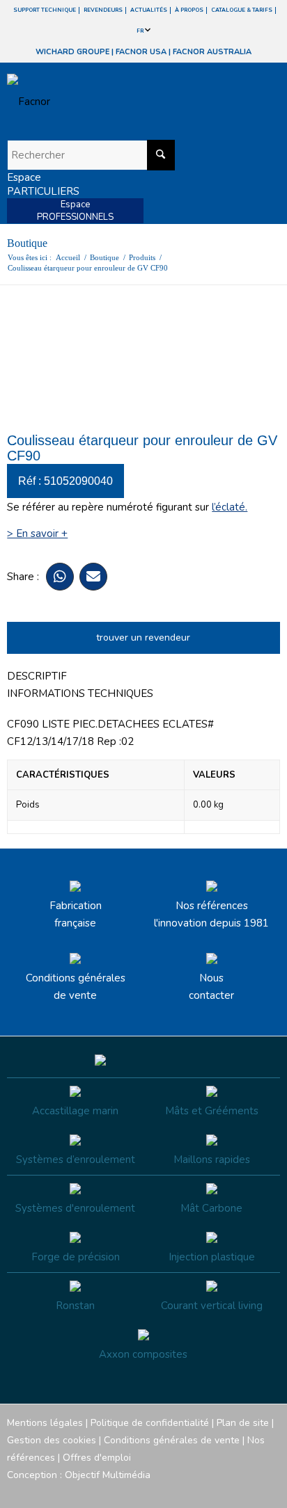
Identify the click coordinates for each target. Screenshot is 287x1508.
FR (141, 31)
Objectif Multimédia (107, 1475)
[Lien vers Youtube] (227, 1490)
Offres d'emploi (97, 1457)
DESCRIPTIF (37, 676)
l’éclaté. (229, 507)
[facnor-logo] (102, 101)
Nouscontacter (211, 986)
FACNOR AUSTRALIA (212, 52)
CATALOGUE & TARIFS (241, 10)
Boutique (27, 243)
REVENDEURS (103, 10)
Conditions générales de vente (75, 986)
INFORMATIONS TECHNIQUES (80, 693)
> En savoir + (37, 533)
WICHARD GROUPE (72, 52)
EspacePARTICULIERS (43, 184)
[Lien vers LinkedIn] (269, 1490)
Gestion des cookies (51, 1440)
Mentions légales (45, 1422)
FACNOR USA (141, 52)
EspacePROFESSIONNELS (75, 210)
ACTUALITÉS (148, 10)
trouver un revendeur (143, 637)
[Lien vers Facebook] (186, 1490)
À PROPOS (189, 10)
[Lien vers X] (248, 1490)
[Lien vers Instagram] (206, 1490)
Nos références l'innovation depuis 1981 (211, 914)
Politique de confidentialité (150, 1422)
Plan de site (243, 1422)
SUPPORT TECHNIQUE (44, 10)
